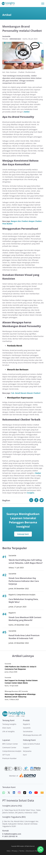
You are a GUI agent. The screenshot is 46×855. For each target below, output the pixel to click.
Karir (25, 755)
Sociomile (27, 728)
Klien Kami (6, 728)
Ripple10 (26, 724)
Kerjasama (27, 751)
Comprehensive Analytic (11, 751)
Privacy (14, 851)
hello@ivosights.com (12, 834)
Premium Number (9, 758)
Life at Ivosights (8, 731)
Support (26, 747)
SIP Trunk (6, 755)
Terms (21, 851)
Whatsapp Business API (32, 735)
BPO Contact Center (10, 744)
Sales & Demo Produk (31, 744)
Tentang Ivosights (9, 724)
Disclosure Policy (32, 851)
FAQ (8, 851)
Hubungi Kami (23, 534)
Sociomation (28, 731)
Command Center (9, 747)
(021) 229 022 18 (10, 836)
